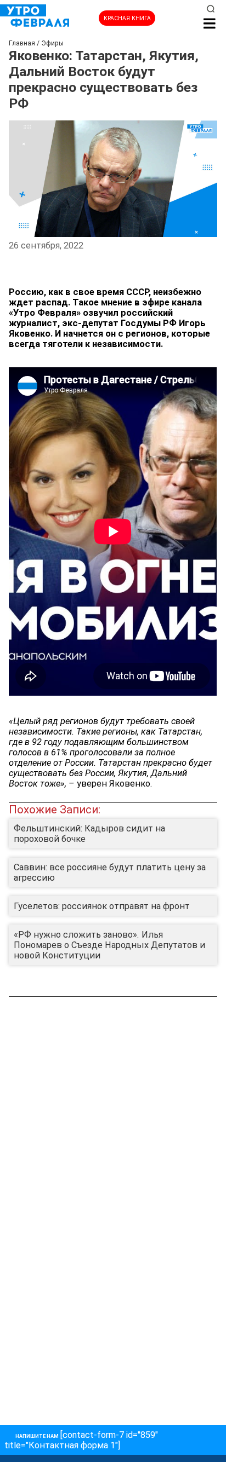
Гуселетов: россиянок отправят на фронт (102, 906)
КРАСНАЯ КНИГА (127, 18)
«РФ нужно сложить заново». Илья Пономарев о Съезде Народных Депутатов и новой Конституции (109, 945)
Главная (22, 43)
